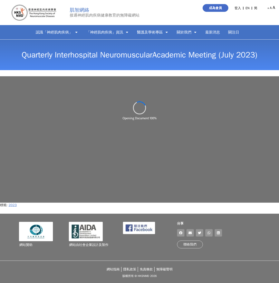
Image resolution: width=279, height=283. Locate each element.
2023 (13, 205)
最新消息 (212, 32)
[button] (180, 233)
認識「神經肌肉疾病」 (54, 32)
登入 (237, 8)
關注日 (233, 32)
